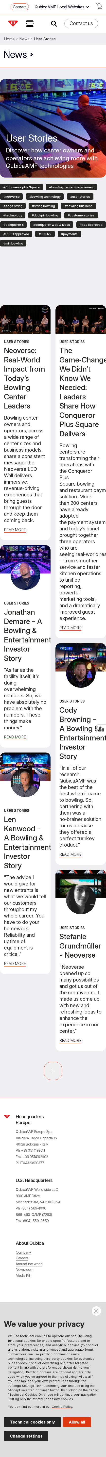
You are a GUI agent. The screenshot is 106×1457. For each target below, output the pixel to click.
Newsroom (24, 1269)
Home (9, 39)
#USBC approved (16, 234)
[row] (21, 186)
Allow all (77, 1422)
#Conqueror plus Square (21, 187)
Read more (15, 737)
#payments (69, 234)
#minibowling (13, 243)
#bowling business (78, 206)
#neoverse (11, 196)
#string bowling (43, 206)
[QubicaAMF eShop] (99, 7)
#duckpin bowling (45, 215)
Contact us (81, 23)
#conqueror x (13, 225)
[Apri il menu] (30, 23)
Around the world (29, 1264)
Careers (20, 6)
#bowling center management (71, 187)
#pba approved (91, 225)
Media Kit (23, 1275)
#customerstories (81, 215)
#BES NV (45, 234)
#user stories (80, 196)
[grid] (53, 214)
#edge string (12, 206)
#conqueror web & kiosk (51, 225)
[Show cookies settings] (101, 728)
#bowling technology (45, 196)
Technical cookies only (32, 1422)
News (24, 39)
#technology (12, 215)
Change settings (26, 1436)
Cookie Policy (62, 1406)
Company (23, 1252)
